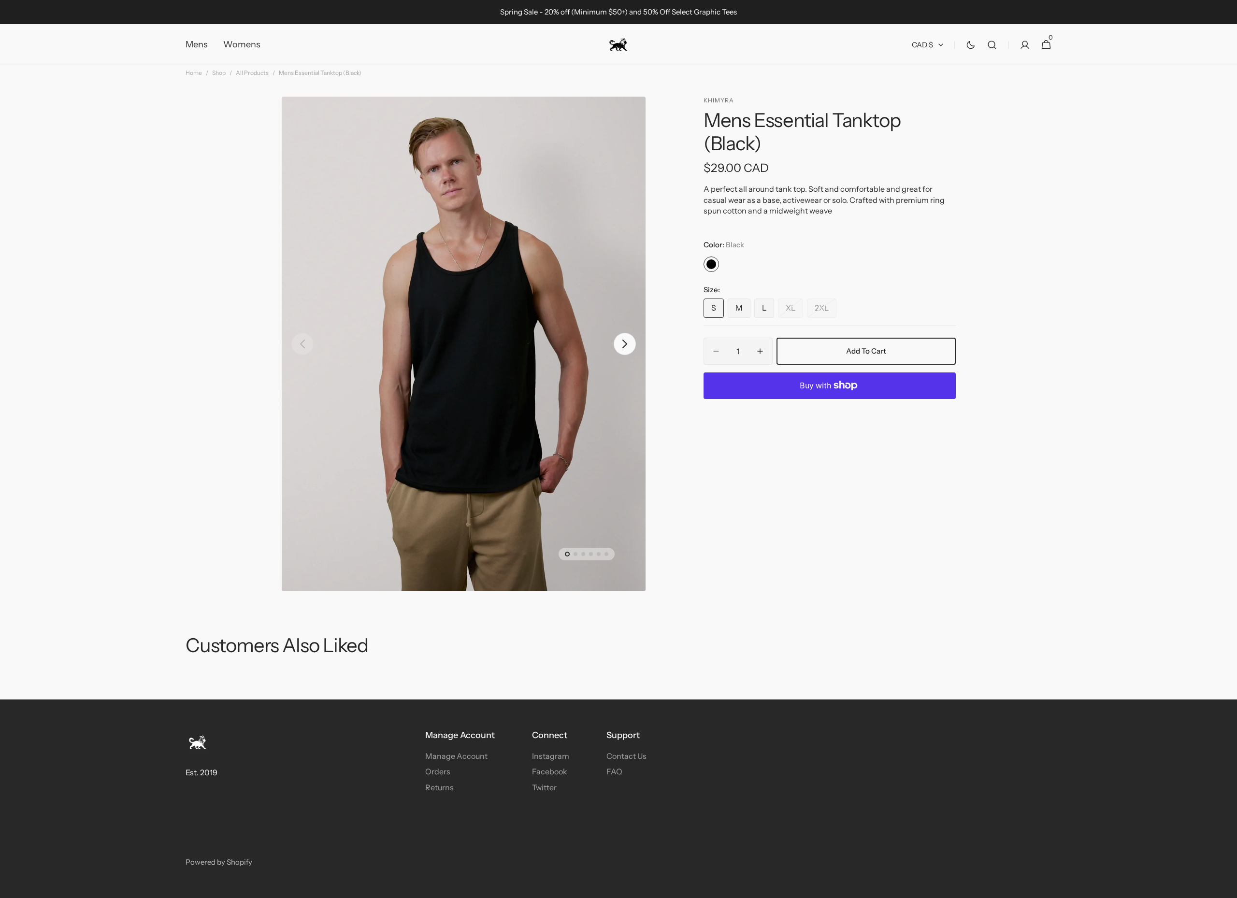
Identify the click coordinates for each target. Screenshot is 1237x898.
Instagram (550, 756)
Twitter (544, 787)
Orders (437, 771)
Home (194, 72)
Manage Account (456, 756)
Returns (439, 787)
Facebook (549, 771)
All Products (252, 72)
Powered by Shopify (219, 862)
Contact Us (626, 756)
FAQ (614, 771)
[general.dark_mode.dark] (970, 45)
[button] (992, 44)
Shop (219, 72)
